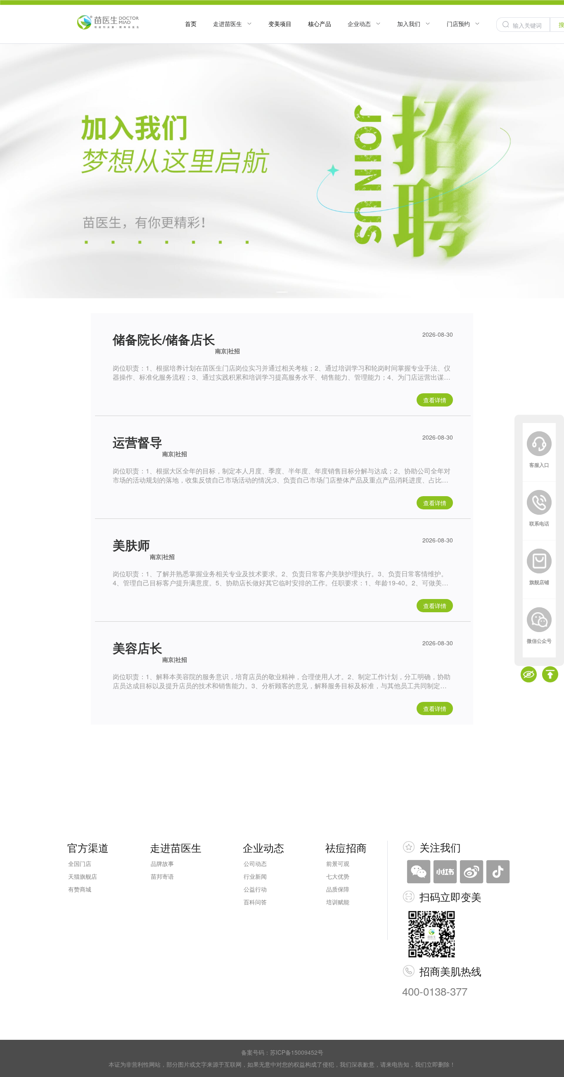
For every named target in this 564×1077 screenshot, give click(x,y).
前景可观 (337, 863)
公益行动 (255, 889)
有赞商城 (79, 889)
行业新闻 (255, 876)
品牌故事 (162, 863)
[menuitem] (191, 24)
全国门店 (79, 863)
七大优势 (337, 876)
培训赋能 (337, 902)
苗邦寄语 (162, 876)
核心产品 (319, 23)
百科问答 (255, 902)
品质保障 (337, 889)
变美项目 (279, 23)
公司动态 (255, 863)
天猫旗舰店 (82, 876)
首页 (191, 23)
